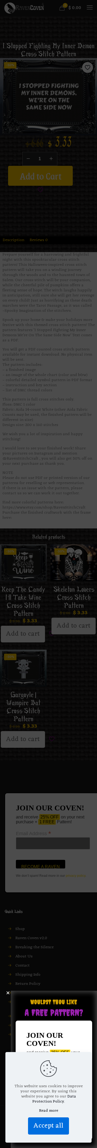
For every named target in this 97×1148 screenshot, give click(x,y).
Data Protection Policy (54, 1099)
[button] (8, 993)
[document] (48, 574)
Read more (48, 1110)
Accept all (48, 1126)
